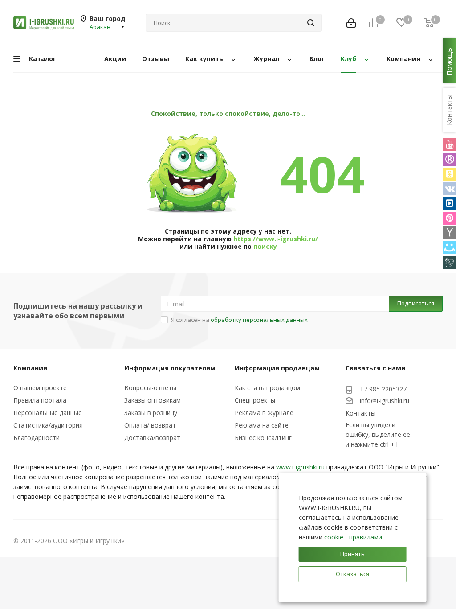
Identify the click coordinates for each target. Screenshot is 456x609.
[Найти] (311, 23)
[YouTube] (449, 144)
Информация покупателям (170, 368)
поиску (265, 246)
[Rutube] (449, 159)
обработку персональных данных (259, 320)
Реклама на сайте (262, 425)
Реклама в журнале (264, 412)
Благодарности (36, 437)
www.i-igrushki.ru (300, 467)
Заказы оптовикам (152, 400)
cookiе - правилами (353, 537)
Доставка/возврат (152, 437)
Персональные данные (47, 412)
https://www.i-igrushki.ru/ (275, 239)
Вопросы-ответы (150, 387)
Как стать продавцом (267, 387)
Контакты (360, 413)
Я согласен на (239, 320)
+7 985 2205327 (383, 389)
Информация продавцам (277, 368)
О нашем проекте (40, 387)
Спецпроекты (255, 400)
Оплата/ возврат (150, 425)
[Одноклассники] (449, 174)
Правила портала (39, 400)
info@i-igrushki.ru (384, 400)
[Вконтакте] (449, 188)
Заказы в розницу (150, 412)
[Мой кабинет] (351, 23)
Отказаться (352, 574)
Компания (30, 368)
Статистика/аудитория (48, 425)
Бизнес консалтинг (263, 437)
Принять (352, 554)
